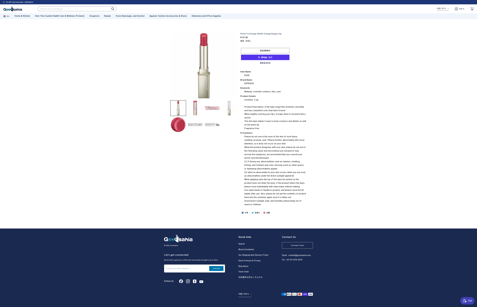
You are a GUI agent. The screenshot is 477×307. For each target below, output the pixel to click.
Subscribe (216, 268)
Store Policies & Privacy (249, 260)
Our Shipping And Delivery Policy (253, 255)
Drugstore (94, 16)
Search (241, 244)
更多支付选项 (265, 63)
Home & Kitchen (22, 16)
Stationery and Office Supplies (206, 16)
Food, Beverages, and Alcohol (130, 16)
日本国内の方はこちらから (250, 277)
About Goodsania (246, 249)
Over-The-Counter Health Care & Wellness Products (60, 16)
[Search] (113, 8)
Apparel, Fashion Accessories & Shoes (168, 16)
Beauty (107, 16)
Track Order (243, 271)
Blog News (243, 266)
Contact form (297, 245)
